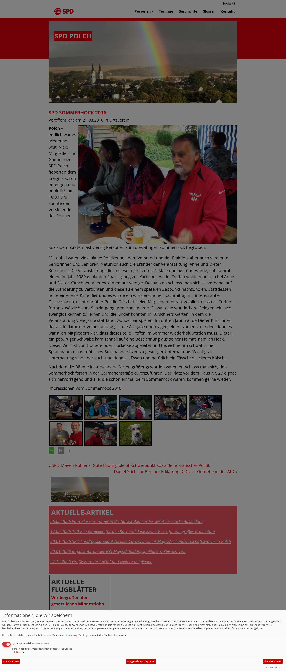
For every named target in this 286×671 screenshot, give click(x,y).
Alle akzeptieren (273, 661)
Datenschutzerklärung (64, 635)
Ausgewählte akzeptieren (141, 661)
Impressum (120, 635)
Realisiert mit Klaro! (274, 667)
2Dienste (18, 652)
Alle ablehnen (11, 661)
